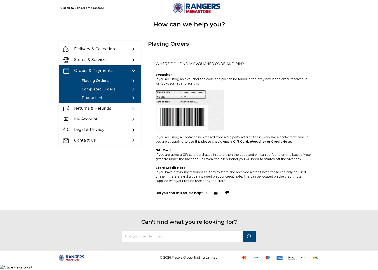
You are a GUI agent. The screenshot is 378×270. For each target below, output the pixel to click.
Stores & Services (91, 59)
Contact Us (85, 140)
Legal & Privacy (89, 129)
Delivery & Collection (94, 49)
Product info (93, 98)
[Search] (249, 236)
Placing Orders (95, 81)
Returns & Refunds (92, 108)
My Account (86, 119)
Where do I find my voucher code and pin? (200, 64)
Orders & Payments (93, 70)
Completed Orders (98, 89)
